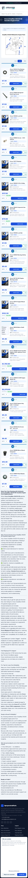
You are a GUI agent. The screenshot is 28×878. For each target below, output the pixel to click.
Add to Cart (16, 83)
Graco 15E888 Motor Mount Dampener (17, 451)
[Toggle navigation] (24, 8)
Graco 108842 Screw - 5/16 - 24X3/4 (17, 138)
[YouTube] (11, 822)
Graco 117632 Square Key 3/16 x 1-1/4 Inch (17, 404)
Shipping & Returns (19, 835)
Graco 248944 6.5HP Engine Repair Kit (17, 378)
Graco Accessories (5, 830)
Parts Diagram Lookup (20, 828)
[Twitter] (8, 822)
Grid (25, 61)
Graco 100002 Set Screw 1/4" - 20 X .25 (17, 427)
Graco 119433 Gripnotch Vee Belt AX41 (17, 208)
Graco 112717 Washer (15, 161)
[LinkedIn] (5, 822)
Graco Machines (4, 828)
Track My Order (18, 832)
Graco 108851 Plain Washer (17, 473)
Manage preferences (14, 871)
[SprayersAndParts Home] (8, 8)
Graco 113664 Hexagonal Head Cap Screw (16, 93)
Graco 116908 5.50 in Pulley (17, 183)
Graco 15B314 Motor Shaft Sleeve (17, 328)
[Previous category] (1, 20)
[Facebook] (2, 822)
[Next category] (27, 20)
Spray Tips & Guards (5, 832)
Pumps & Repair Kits (5, 835)
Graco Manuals (18, 830)
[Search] (26, 14)
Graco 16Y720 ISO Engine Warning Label (17, 279)
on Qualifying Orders (14, 2)
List (20, 61)
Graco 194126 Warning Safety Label (18, 255)
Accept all (21, 874)
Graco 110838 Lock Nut (16, 116)
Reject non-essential (9, 874)
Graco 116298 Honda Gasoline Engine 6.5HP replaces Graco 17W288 (18, 352)
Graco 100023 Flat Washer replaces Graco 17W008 (17, 70)
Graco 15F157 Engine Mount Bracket (17, 302)
